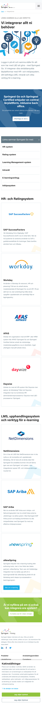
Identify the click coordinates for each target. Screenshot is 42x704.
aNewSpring (9, 560)
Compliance (27, 659)
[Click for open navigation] (38, 6)
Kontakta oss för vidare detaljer (21, 614)
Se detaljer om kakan (10, 688)
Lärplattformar (6, 659)
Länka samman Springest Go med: (17, 139)
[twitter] (10, 648)
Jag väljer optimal (21, 694)
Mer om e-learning (11, 587)
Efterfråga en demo (21, 119)
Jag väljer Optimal (21, 700)
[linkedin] (2, 648)
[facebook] (6, 648)
